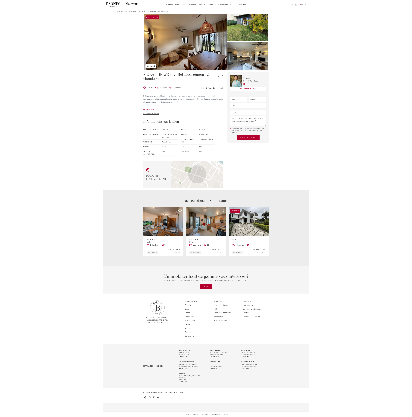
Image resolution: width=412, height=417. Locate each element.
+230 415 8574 (245, 368)
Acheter (169, 4)
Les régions (192, 4)
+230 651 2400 (183, 381)
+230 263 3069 (183, 356)
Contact (246, 313)
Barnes (232, 4)
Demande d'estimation (252, 309)
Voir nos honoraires (151, 114)
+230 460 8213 (245, 356)
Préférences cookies (222, 321)
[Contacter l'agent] (244, 84)
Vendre (183, 4)
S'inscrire (206, 287)
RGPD (216, 309)
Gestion (202, 4)
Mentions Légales (221, 305)
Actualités (241, 4)
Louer (177, 4)
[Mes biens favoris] (292, 4)
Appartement (142, 11)
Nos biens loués (122, 11)
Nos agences (223, 4)
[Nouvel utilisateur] (296, 4)
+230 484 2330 (214, 356)
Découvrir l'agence (248, 89)
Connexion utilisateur (251, 317)
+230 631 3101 (183, 368)
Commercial (211, 4)
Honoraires (218, 317)
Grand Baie (132, 11)
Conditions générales (222, 313)
